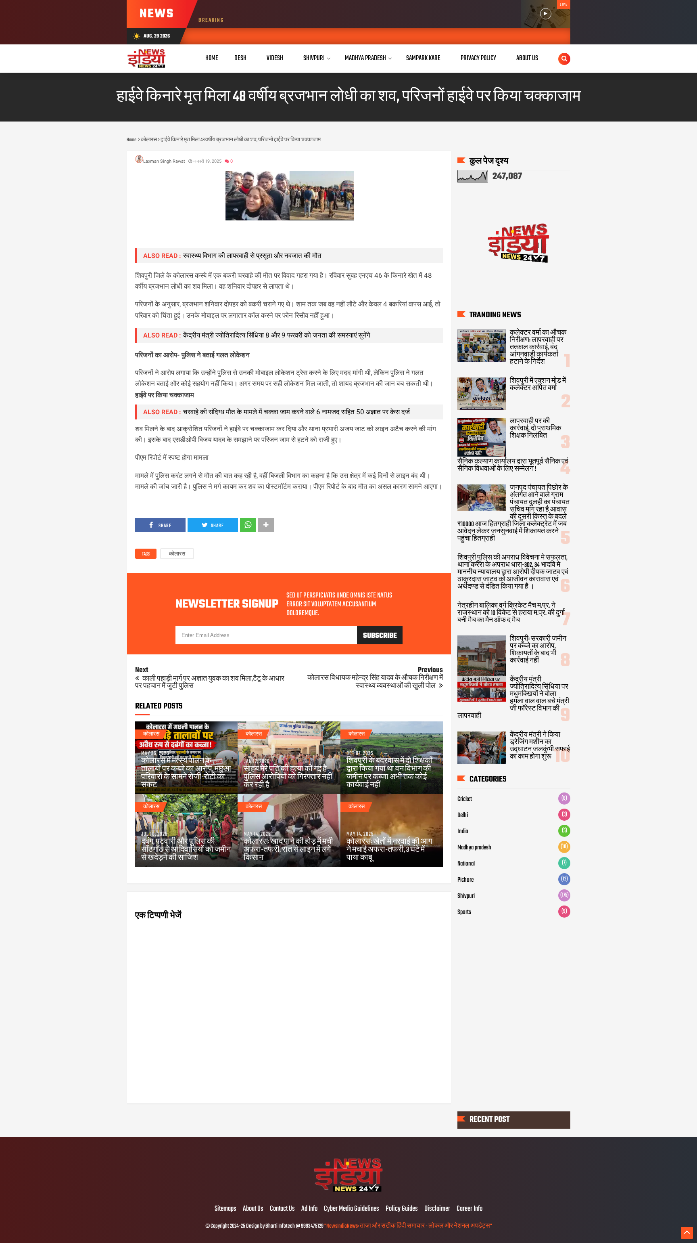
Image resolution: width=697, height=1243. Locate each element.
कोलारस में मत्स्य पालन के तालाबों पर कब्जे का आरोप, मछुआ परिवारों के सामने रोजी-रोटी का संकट (186, 773)
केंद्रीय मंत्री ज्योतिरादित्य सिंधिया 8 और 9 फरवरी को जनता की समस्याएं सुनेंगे (276, 335)
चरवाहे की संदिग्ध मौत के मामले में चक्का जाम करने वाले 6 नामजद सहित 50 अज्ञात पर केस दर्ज (296, 412)
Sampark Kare (423, 58)
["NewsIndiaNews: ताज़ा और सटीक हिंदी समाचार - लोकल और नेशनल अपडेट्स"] (348, 1192)
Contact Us (282, 1209)
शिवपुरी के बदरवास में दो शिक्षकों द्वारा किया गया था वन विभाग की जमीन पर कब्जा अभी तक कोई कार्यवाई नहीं (389, 773)
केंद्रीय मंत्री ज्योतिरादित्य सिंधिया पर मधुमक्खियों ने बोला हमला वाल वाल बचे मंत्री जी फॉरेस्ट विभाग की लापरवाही (513, 698)
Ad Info (309, 1209)
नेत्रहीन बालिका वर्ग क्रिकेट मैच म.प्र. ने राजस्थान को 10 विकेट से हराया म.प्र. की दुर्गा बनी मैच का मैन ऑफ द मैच (511, 613)
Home (211, 58)
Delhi (462, 815)
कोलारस (177, 554)
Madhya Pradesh (365, 58)
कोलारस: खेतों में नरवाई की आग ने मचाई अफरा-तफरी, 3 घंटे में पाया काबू (389, 850)
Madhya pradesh (474, 848)
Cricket (464, 799)
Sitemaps (225, 1209)
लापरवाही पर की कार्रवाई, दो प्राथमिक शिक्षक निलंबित (535, 428)
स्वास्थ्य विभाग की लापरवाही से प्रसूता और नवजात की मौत (252, 256)
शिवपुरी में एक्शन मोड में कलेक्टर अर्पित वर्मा (538, 385)
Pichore (465, 880)
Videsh (275, 58)
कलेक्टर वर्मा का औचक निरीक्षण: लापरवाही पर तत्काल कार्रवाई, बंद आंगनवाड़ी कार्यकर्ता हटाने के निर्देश (538, 347)
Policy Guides (402, 1209)
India (462, 831)
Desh (240, 58)
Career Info (469, 1209)
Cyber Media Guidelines (351, 1209)
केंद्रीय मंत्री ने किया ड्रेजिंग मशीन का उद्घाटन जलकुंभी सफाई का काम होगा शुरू (540, 746)
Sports (464, 912)
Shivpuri (314, 58)
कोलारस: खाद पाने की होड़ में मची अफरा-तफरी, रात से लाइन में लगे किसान (288, 850)
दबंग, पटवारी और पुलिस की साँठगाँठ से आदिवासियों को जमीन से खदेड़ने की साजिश (186, 850)
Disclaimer (437, 1209)
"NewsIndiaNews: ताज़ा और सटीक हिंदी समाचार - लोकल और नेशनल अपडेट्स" (408, 1226)
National (466, 864)
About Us (527, 58)
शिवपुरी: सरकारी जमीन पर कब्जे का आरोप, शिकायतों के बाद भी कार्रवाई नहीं (538, 650)
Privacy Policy (478, 58)
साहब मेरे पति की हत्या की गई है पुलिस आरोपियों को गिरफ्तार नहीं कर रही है (288, 777)
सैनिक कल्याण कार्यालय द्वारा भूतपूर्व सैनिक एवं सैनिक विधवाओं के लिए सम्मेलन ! (512, 465)
